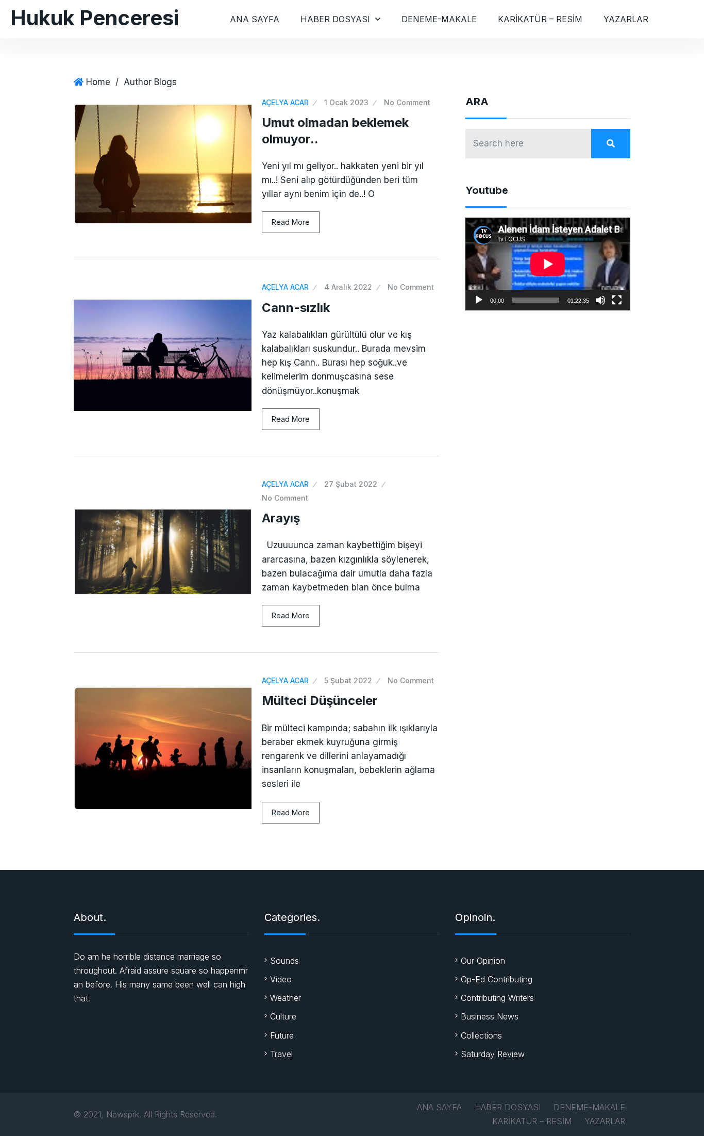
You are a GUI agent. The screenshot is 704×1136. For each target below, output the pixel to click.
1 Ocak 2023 (346, 102)
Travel (281, 1054)
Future (282, 1035)
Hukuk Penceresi (94, 17)
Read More (291, 222)
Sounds (284, 961)
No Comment (407, 102)
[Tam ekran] (617, 300)
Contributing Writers (497, 998)
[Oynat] (479, 300)
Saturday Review (493, 1054)
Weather (285, 998)
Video (281, 979)
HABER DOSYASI (335, 19)
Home (98, 82)
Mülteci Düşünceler (320, 700)
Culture (283, 1016)
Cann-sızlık (296, 307)
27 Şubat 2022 (350, 484)
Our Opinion (483, 961)
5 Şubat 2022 (348, 680)
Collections (481, 1035)
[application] (547, 264)
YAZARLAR (626, 19)
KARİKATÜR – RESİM (540, 19)
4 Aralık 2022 (348, 287)
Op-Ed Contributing (496, 979)
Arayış (281, 518)
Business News (489, 1016)
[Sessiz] (600, 300)
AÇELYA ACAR (285, 102)
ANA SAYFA (254, 19)
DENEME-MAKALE (439, 19)
